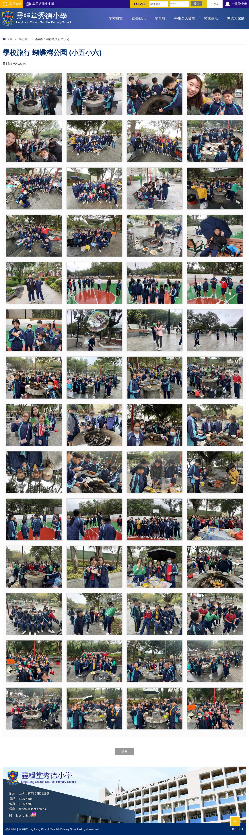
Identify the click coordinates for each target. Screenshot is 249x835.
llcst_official (23, 815)
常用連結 (15, 4)
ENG (214, 4)
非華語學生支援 (43, 4)
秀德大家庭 (235, 18)
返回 (124, 751)
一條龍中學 (239, 4)
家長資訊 (139, 18)
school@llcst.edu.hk (32, 809)
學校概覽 (116, 18)
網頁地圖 (10, 829)
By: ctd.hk (238, 829)
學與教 (160, 18)
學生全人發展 (184, 18)
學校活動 (23, 39)
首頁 (9, 39)
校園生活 (211, 18)
